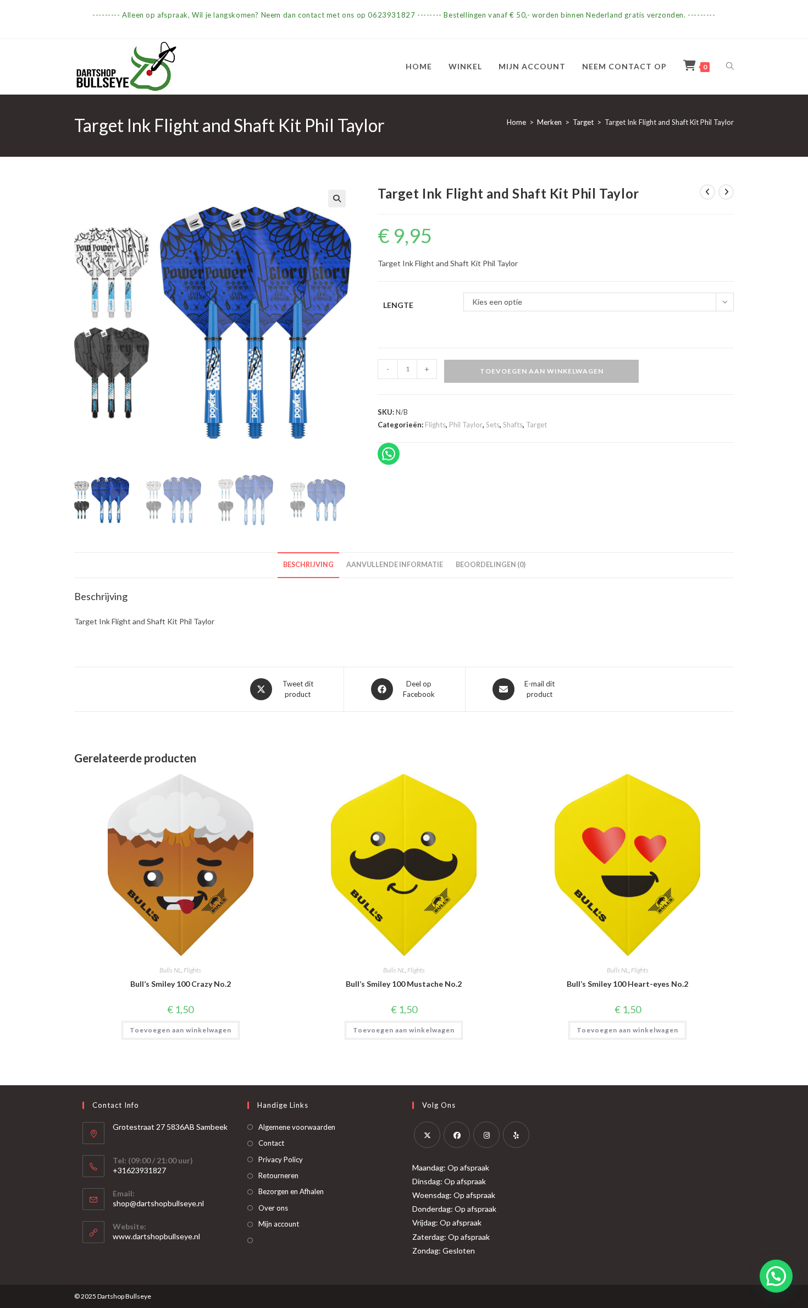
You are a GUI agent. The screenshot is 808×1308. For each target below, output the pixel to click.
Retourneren (278, 1175)
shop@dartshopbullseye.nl (158, 1203)
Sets (493, 424)
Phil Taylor (466, 424)
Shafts (513, 424)
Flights (435, 424)
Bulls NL (170, 970)
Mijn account (278, 1223)
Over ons (273, 1207)
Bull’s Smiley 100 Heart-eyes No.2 (627, 983)
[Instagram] (486, 1135)
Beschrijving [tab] (308, 564)
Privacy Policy (280, 1159)
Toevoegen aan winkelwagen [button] (180, 1030)
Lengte (398, 305)
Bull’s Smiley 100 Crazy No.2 (180, 983)
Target (583, 122)
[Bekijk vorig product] (707, 192)
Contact (271, 1143)
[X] (427, 1135)
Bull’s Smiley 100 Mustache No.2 (404, 983)
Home (516, 122)
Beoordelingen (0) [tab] (490, 564)
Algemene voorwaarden (296, 1127)
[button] (337, 198)
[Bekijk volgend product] (726, 192)
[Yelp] (516, 1135)
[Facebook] (457, 1135)
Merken (549, 122)
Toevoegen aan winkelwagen (542, 371)
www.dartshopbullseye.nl (156, 1236)
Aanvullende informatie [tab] (394, 564)
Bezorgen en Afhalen (291, 1191)
